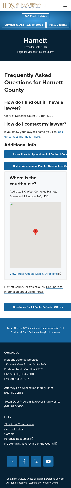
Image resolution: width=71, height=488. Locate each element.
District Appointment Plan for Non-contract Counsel (40, 166)
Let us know (53, 332)
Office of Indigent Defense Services (46, 478)
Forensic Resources (17, 438)
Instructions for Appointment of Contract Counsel (40, 154)
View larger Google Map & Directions (34, 274)
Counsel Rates (13, 429)
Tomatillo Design (50, 482)
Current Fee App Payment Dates (23, 25)
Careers (9, 434)
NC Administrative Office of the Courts (29, 443)
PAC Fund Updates (35, 16)
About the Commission (19, 424)
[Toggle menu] (65, 6)
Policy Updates (58, 25)
